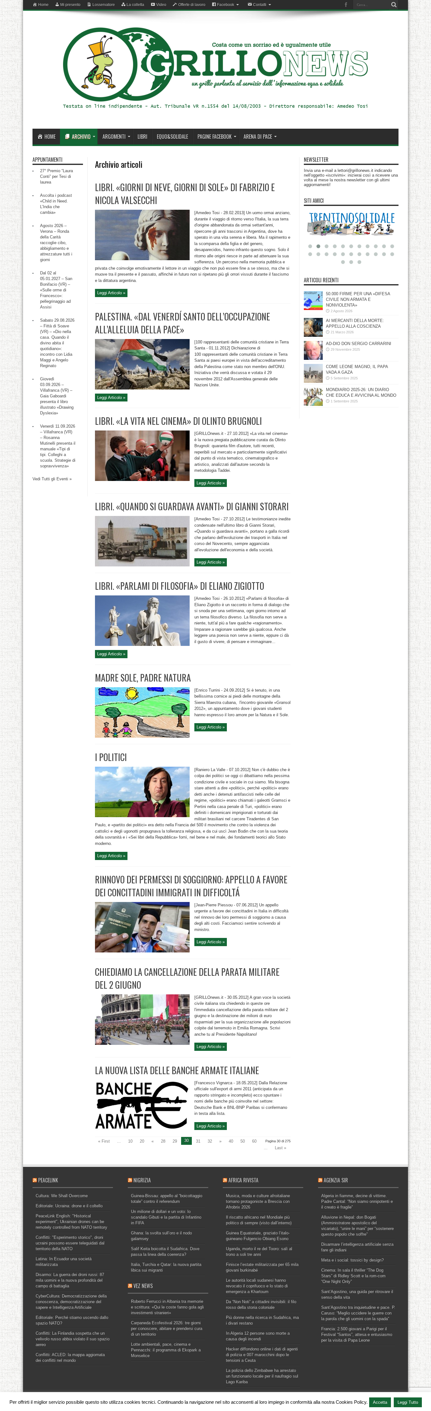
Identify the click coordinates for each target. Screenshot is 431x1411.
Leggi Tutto (408, 1402)
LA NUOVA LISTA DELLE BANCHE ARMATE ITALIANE (177, 1070)
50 (242, 1141)
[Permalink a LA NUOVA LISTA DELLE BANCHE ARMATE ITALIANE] (142, 1129)
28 (163, 1141)
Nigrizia (142, 1180)
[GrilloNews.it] (215, 112)
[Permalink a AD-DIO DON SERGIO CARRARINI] (313, 358)
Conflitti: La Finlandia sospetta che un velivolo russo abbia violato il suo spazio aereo (72, 1339)
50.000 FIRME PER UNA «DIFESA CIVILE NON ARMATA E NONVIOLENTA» (358, 299)
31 (198, 1141)
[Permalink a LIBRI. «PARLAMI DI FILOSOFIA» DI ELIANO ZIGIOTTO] (142, 644)
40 (231, 1141)
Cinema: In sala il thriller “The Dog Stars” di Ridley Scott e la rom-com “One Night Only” (353, 1276)
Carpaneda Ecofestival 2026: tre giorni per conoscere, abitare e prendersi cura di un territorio (166, 1328)
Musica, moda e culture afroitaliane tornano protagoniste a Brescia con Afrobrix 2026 (258, 1201)
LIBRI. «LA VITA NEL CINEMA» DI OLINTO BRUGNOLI (178, 420)
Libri (142, 136)
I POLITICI (111, 757)
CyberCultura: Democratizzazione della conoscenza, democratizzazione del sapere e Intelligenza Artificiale (71, 1302)
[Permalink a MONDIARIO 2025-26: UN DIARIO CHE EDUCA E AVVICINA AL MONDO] (313, 404)
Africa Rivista (243, 1180)
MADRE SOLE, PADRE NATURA (143, 677)
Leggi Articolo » (111, 292)
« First (104, 1141)
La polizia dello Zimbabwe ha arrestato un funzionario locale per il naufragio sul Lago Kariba (262, 1376)
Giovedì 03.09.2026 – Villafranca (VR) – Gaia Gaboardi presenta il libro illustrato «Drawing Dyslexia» (57, 396)
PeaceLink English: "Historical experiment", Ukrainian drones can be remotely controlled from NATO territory (71, 1222)
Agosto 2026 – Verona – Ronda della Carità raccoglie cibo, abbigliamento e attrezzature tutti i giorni (56, 242)
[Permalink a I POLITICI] (142, 815)
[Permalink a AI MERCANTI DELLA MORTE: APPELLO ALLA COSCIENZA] (313, 335)
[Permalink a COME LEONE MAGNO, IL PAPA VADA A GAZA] (313, 381)
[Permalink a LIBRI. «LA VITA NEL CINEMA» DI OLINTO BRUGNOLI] (142, 479)
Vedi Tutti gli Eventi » (52, 479)
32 (210, 1141)
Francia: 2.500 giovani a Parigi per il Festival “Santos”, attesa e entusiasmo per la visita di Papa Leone (356, 1334)
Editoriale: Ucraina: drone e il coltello (69, 1205)
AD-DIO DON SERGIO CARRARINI (358, 343)
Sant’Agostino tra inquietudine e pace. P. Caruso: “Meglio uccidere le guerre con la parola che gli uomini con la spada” (358, 1313)
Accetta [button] (380, 1402)
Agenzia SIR (336, 1180)
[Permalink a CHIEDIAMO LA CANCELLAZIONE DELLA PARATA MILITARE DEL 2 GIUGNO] (142, 1043)
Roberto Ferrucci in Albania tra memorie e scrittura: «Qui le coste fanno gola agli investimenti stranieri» (167, 1307)
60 (254, 1141)
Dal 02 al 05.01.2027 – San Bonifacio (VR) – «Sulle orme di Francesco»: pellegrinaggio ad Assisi (56, 290)
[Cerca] (394, 4)
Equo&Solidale (172, 136)
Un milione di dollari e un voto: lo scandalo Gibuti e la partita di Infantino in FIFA (166, 1217)
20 (142, 1141)
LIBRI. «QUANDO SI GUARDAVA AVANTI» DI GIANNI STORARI (192, 506)
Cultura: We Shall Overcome (62, 1195)
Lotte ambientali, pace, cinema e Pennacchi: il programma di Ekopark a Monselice (166, 1350)
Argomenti (114, 136)
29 (175, 1141)
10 (130, 1141)
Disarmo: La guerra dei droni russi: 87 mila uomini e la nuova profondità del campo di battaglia (70, 1280)
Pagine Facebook (215, 136)
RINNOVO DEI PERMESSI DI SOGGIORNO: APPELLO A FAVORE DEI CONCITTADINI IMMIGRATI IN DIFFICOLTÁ (191, 886)
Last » (280, 1147)
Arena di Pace (258, 136)
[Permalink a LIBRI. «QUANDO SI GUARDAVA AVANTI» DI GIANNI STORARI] (142, 565)
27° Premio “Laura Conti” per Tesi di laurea (56, 176)
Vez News (143, 1286)
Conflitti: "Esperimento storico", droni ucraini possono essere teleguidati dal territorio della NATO (70, 1243)
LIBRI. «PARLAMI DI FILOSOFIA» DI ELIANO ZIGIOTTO (179, 585)
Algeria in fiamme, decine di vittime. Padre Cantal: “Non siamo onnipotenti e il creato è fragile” (357, 1201)
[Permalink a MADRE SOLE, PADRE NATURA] (142, 736)
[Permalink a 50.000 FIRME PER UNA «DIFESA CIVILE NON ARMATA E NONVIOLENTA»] (313, 308)
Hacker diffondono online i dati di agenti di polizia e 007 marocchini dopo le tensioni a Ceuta (262, 1355)
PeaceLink (48, 1180)
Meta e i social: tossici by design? (352, 1260)
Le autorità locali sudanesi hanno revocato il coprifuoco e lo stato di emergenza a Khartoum (257, 1286)
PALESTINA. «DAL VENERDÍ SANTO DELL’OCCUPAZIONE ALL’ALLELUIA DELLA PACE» (182, 323)
